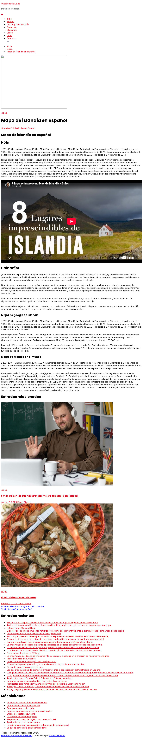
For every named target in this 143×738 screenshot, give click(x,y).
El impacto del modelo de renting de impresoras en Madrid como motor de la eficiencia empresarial (55, 639)
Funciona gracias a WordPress (16, 735)
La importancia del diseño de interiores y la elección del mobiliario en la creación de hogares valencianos (58, 655)
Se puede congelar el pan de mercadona (27, 727)
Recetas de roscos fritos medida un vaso (27, 702)
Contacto (11, 38)
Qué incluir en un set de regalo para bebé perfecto (31, 661)
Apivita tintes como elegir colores (23, 722)
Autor (9, 35)
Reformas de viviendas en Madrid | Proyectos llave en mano (37, 681)
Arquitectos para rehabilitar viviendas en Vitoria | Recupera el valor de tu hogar (46, 683)
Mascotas (12, 29)
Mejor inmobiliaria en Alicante (21, 658)
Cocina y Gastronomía (18, 24)
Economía (11, 27)
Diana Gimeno (28, 128)
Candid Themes (57, 735)
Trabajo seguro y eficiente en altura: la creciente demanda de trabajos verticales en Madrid (52, 689)
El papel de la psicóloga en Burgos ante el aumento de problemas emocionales (45, 664)
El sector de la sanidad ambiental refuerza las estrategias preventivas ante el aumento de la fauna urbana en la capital (65, 630)
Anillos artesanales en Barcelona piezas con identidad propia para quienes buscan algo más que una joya (59, 625)
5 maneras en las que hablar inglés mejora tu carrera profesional (39, 495)
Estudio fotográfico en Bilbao (21, 628)
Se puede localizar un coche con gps (25, 667)
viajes (4, 112)
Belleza (10, 21)
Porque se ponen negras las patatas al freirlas (29, 711)
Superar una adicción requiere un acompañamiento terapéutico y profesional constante (50, 641)
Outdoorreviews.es (10, 3)
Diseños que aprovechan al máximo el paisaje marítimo (34, 633)
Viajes (10, 32)
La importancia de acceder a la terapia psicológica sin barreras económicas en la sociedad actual (54, 644)
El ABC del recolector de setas (18, 597)
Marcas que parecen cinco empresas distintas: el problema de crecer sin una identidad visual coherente (58, 636)
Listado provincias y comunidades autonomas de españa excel (38, 724)
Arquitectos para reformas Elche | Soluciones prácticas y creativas (39, 678)
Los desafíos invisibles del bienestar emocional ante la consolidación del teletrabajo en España (53, 669)
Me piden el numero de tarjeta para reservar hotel (31, 719)
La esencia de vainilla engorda (22, 716)
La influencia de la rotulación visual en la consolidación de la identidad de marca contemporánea (54, 650)
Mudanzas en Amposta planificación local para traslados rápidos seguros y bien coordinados (52, 622)
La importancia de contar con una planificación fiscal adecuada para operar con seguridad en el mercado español (62, 675)
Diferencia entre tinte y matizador (23, 705)
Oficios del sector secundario (21, 713)
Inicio (9, 18)
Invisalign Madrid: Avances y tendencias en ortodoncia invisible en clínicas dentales (48, 686)
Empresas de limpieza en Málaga (23, 653)
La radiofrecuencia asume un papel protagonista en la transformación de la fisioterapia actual (53, 647)
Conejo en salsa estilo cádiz (20, 708)
